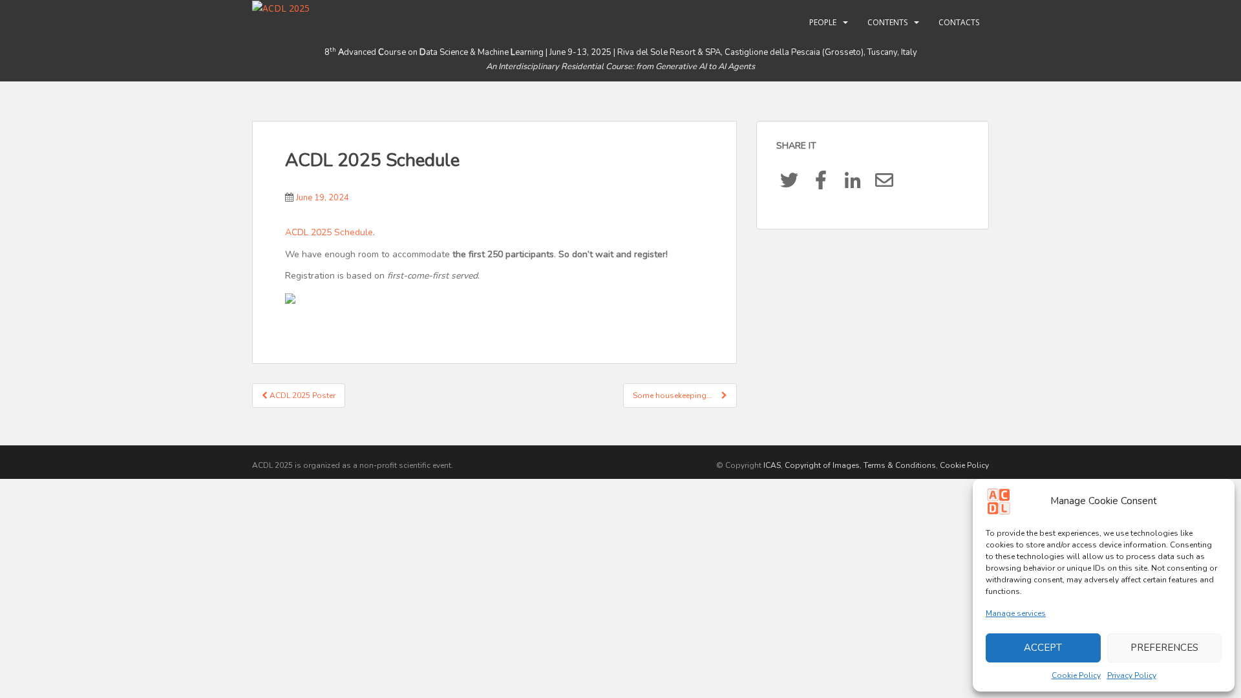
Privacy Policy (1131, 675)
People (822, 22)
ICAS (772, 465)
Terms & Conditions (900, 465)
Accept (1043, 647)
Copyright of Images (822, 465)
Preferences (1164, 647)
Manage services (1016, 613)
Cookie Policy (1076, 675)
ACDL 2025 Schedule (329, 232)
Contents (887, 22)
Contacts (959, 22)
